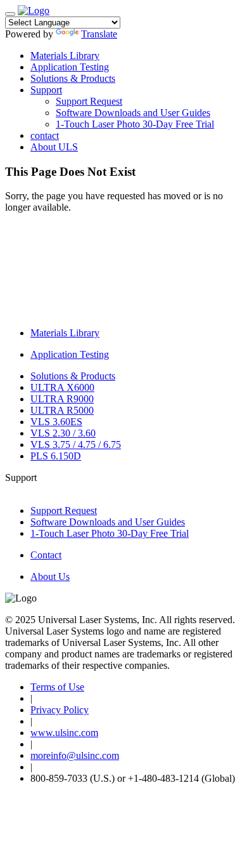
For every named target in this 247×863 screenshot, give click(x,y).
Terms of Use (57, 687)
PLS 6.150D (55, 456)
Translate (99, 34)
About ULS (54, 147)
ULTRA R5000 (62, 410)
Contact (45, 555)
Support (46, 89)
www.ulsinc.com (64, 732)
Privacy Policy (59, 709)
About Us (50, 576)
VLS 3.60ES (56, 421)
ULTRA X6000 (62, 387)
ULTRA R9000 (62, 398)
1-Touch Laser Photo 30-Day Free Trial (135, 124)
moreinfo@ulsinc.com (74, 755)
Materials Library (64, 55)
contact (44, 135)
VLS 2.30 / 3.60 (63, 433)
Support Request (89, 101)
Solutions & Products (72, 78)
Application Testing (69, 67)
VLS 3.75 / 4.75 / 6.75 (75, 444)
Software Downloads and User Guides (133, 112)
